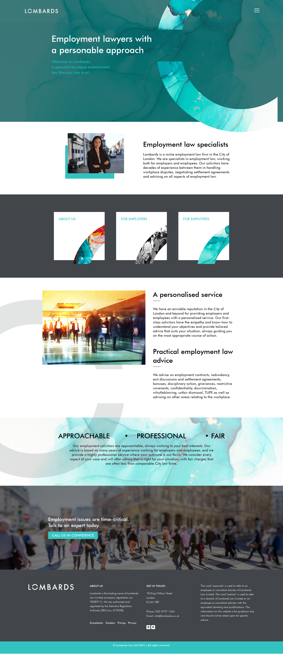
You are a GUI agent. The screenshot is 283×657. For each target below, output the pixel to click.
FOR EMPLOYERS (134, 219)
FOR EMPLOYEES (196, 219)
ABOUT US (67, 219)
